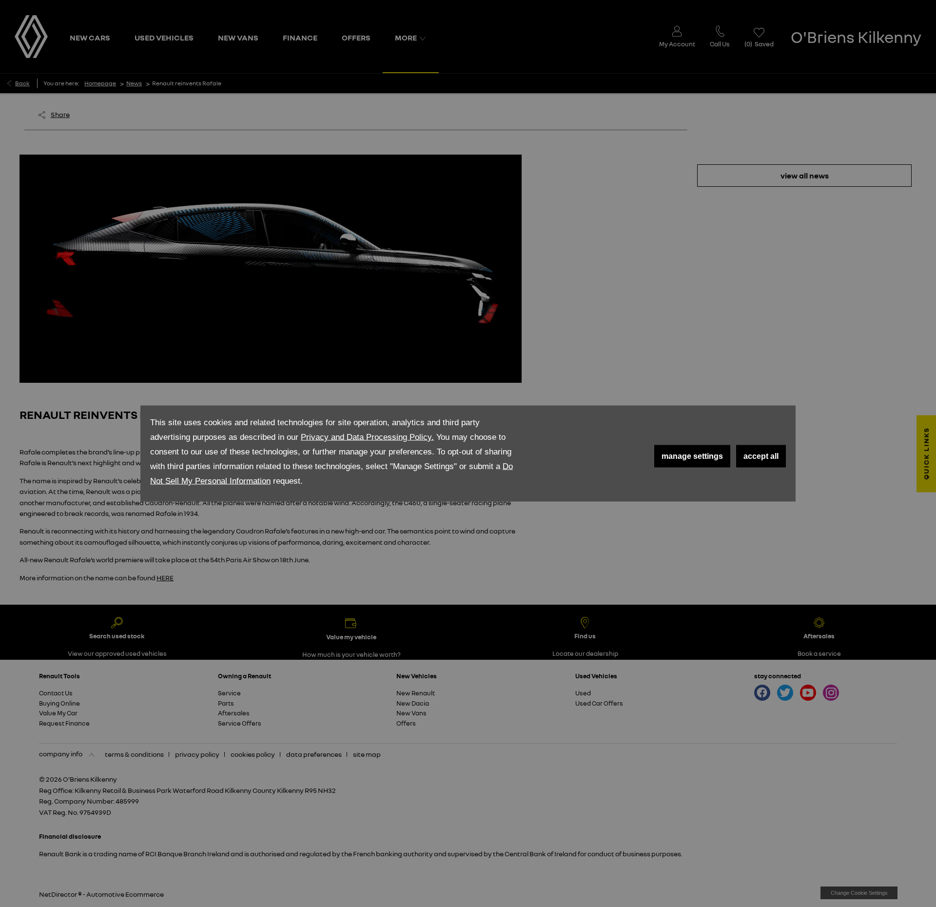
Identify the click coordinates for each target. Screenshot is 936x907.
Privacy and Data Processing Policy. (367, 437)
